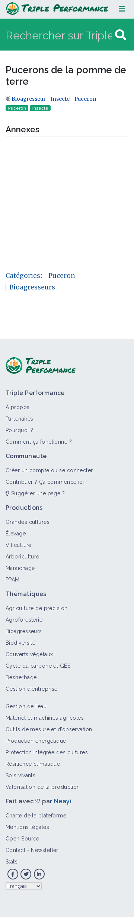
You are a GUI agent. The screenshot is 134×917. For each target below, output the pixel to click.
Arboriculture (22, 557)
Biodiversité (20, 643)
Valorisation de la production (43, 787)
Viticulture (19, 545)
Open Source (22, 839)
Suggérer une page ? (37, 493)
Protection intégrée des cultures (47, 752)
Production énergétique (36, 741)
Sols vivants (20, 775)
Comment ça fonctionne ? (39, 442)
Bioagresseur (29, 99)
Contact (15, 850)
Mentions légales (27, 827)
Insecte (60, 99)
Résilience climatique (33, 764)
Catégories (23, 276)
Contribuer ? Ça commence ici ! (46, 482)
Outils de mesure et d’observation (49, 729)
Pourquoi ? (19, 430)
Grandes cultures (28, 522)
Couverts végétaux (29, 654)
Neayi (62, 801)
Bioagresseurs (32, 287)
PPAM (13, 580)
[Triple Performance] (57, 8)
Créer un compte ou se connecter (49, 470)
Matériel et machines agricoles (45, 718)
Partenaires (20, 419)
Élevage (16, 534)
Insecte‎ (40, 108)
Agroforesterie (24, 620)
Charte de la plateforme (36, 816)
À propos (18, 407)
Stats (11, 862)
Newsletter (44, 850)
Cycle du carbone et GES (38, 666)
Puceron (85, 99)
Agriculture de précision (37, 608)
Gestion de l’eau (26, 706)
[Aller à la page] (120, 35)
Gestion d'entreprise (32, 689)
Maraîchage (20, 568)
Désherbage (21, 677)
